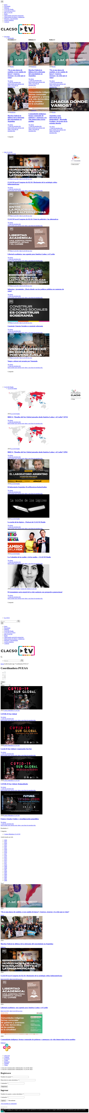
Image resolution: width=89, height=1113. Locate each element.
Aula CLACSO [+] (75, 48)
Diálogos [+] (32, 39)
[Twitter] (48, 141)
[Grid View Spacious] (5, 674)
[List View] (5, 677)
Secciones (7, 36)
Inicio (2, 664)
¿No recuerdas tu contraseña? (9, 1103)
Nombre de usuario (6, 1077)
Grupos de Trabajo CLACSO (28, 588)
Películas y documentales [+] (78, 53)
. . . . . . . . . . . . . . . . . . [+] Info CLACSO (75, 163)
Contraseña (4, 1083)
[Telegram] (48, 147)
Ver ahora (10, 81)
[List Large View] (5, 675)
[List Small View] (5, 679)
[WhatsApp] (48, 144)
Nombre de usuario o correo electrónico (12, 1094)
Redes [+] (52, 39)
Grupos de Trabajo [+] (77, 43)
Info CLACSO (12, 153)
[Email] (48, 150)
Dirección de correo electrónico (10, 1080)
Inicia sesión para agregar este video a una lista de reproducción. (16, 85)
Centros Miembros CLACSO (11, 710)
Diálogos (12, 112)
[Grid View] (5, 672)
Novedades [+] (12, 39)
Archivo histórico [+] (76, 58)
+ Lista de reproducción (14, 82)
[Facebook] (48, 139)
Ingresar (3, 1100)
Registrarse (4, 1086)
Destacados (11, 38)
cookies (9, 1109)
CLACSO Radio (12, 388)
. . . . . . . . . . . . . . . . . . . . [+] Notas (76, 398)
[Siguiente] (3, 1108)
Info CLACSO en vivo (25, 179)
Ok (2, 1111)
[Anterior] (1, 1108)
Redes (12, 66)
